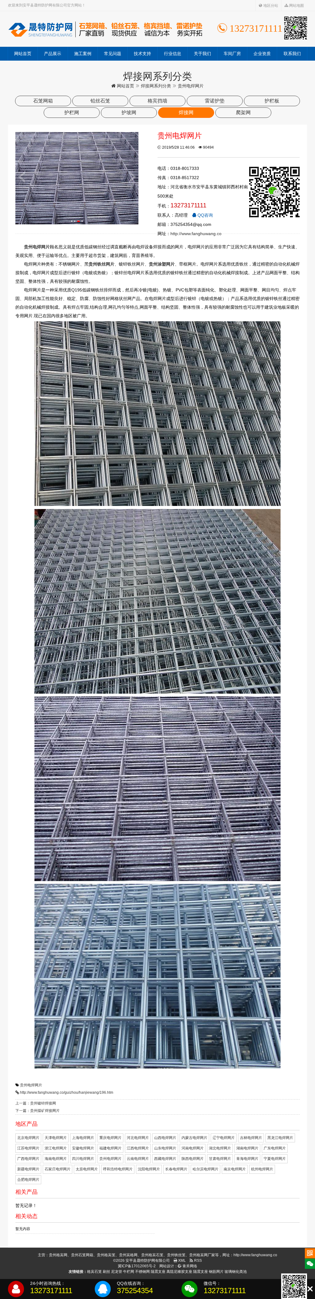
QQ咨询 (204, 215)
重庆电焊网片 (110, 1138)
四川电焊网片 (83, 1159)
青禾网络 (189, 1266)
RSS (197, 1260)
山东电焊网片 (165, 1148)
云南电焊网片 (138, 1159)
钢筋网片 (216, 1271)
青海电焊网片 (247, 1159)
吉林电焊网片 (251, 1138)
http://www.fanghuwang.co (195, 233)
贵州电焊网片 (31, 1085)
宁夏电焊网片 (275, 1159)
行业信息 (172, 53)
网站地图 (296, 5)
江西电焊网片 (138, 1148)
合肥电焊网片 (28, 1179)
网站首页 (22, 53)
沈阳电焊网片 (149, 1169)
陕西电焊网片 (192, 1159)
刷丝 (106, 1271)
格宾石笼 (94, 1271)
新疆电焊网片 (28, 1169)
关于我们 (202, 53)
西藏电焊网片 (165, 1159)
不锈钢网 (142, 1271)
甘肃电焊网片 (220, 1159)
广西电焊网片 (28, 1159)
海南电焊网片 (56, 1159)
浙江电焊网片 (56, 1148)
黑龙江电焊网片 (280, 1138)
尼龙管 (116, 1271)
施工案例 (82, 53)
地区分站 (270, 5)
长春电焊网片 (176, 1169)
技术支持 (142, 53)
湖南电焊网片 (247, 1148)
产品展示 (52, 53)
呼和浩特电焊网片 (118, 1169)
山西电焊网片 (165, 1138)
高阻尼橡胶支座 (179, 1271)
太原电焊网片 (87, 1169)
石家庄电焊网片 (57, 1169)
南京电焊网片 (235, 1169)
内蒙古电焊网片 (194, 1138)
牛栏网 (128, 1271)
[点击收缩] (310, 1289)
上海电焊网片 (83, 1138)
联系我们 (292, 53)
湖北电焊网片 (220, 1148)
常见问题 (112, 53)
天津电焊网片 (56, 1138)
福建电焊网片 (110, 1148)
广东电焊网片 (275, 1148)
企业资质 (262, 53)
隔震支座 (158, 1271)
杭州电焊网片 (262, 1169)
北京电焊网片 (28, 1138)
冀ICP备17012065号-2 (137, 1266)
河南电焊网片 (192, 1148)
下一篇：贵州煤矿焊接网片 (37, 1111)
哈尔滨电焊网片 (205, 1169)
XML (181, 1260)
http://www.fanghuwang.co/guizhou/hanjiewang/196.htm (66, 1092)
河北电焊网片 (138, 1138)
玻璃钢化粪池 (236, 1271)
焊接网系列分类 (156, 85)
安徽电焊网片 (83, 1148)
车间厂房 (232, 53)
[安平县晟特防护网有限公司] (105, 28)
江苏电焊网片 (28, 1148)
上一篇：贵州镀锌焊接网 (35, 1103)
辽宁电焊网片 (224, 1138)
